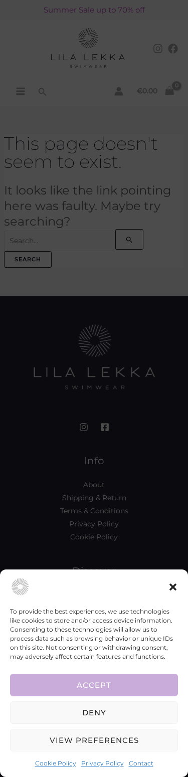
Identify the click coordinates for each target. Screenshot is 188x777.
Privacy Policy (102, 763)
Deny (94, 712)
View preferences (94, 740)
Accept (94, 685)
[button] (173, 587)
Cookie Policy (55, 763)
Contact (141, 763)
